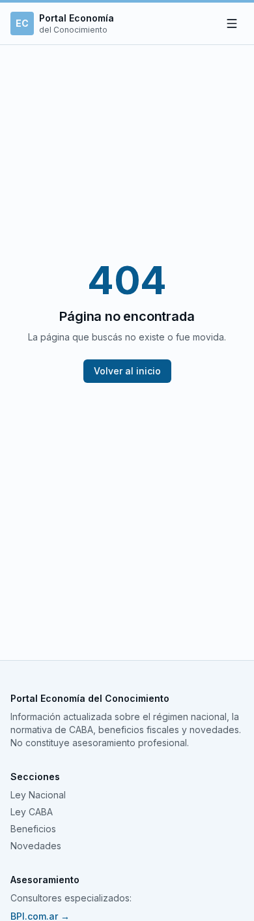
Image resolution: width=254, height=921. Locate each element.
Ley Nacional (38, 794)
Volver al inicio (127, 370)
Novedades (35, 845)
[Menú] (232, 23)
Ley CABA (31, 811)
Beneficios (33, 828)
